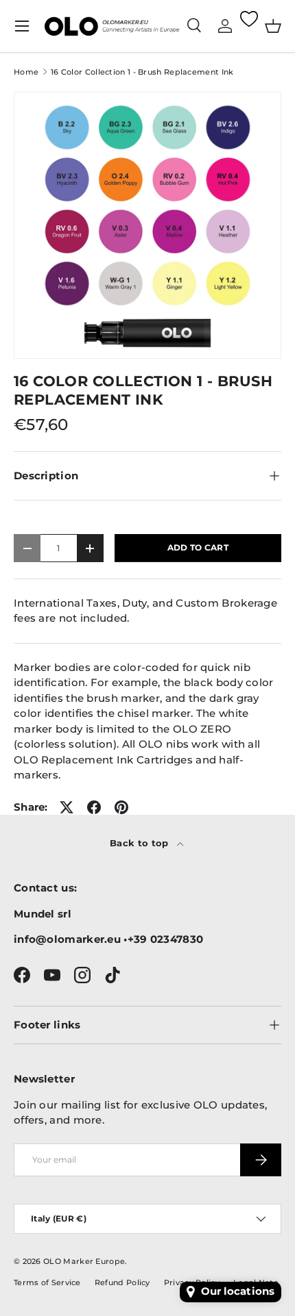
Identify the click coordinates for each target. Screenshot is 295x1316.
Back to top (141, 842)
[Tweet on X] (66, 807)
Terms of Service (47, 1282)
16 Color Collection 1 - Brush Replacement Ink (142, 72)
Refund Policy (122, 1282)
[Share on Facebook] (94, 807)
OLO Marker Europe (84, 1261)
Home (26, 72)
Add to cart (197, 547)
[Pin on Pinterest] (121, 807)
